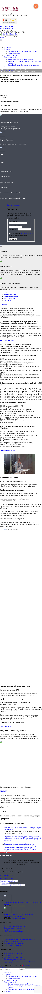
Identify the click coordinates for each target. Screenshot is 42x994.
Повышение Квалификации (14, 932)
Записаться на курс (13, 205)
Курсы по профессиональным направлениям (19, 940)
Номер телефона (15, 225)
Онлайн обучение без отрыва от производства (24, 65)
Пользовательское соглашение (14, 959)
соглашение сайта (27, 233)
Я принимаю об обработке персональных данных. (21, 235)
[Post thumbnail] (8, 900)
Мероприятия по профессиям (14, 943)
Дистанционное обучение (13, 928)
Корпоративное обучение (9, 881)
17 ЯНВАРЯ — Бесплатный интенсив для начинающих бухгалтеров (18, 915)
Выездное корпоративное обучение (20, 59)
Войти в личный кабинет (13, 953)
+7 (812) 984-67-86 (10, 8)
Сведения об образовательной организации (23, 51)
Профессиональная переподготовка (16, 930)
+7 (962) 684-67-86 (10, 10)
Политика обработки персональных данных (19, 961)
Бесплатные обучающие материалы (12, 885)
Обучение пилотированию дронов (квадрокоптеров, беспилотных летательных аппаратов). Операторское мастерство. (22, 838)
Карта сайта (8, 963)
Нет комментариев (18, 906)
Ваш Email (13, 229)
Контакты (7, 955)
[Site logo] (4, 34)
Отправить (13, 239)
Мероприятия (4, 883)
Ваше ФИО (13, 221)
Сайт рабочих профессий (13, 945)
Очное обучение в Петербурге (14, 926)
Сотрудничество (14, 53)
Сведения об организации (13, 957)
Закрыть (3, 967)
